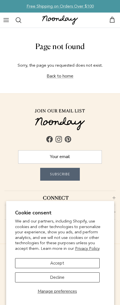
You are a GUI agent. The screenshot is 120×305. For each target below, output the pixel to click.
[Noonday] (60, 20)
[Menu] (6, 20)
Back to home (60, 76)
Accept (57, 263)
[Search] (18, 20)
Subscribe (60, 174)
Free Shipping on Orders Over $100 (60, 6)
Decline (57, 277)
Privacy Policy (87, 248)
